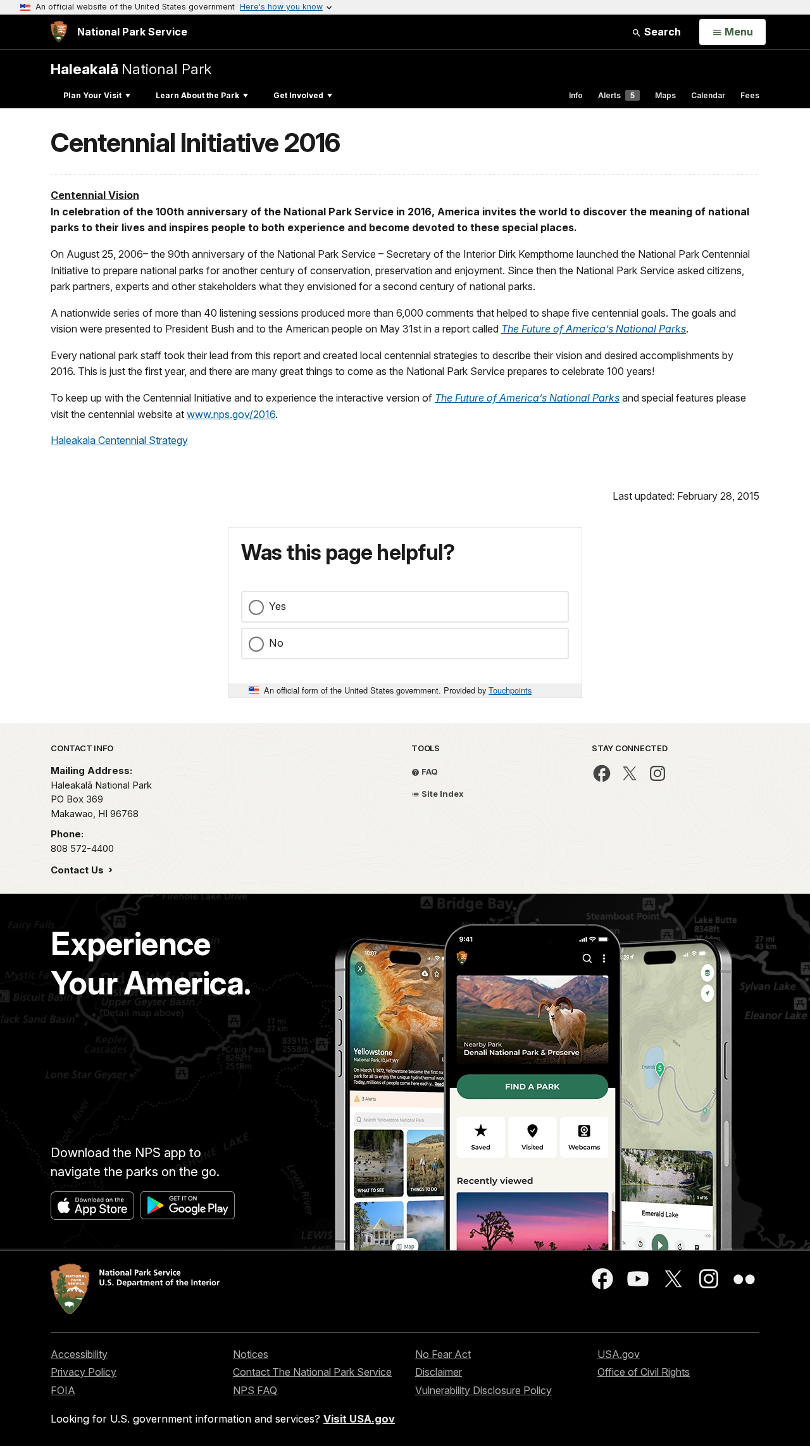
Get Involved (298, 95)
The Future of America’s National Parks (593, 328)
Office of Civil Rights (643, 1372)
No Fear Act (443, 1354)
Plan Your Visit (92, 95)
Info (576, 95)
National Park (131, 68)
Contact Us (78, 870)
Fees (749, 95)
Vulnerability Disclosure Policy (483, 1390)
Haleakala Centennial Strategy (119, 440)
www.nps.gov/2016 (231, 414)
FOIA (63, 1390)
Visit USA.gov (359, 1418)
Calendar (708, 95)
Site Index (442, 794)
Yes (277, 606)
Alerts (616, 95)
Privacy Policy (83, 1372)
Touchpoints (510, 690)
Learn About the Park (197, 95)
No (276, 643)
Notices (250, 1354)
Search (661, 31)
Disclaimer (438, 1372)
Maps (665, 95)
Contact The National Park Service (312, 1372)
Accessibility (79, 1354)
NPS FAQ (255, 1390)
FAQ (429, 771)
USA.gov (618, 1354)
